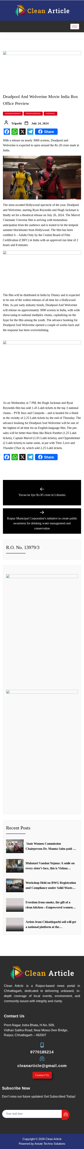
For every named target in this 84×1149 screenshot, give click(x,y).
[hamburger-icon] (74, 26)
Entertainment (13, 113)
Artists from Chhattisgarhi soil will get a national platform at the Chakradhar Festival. (51, 924)
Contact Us (42, 1075)
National (50, 113)
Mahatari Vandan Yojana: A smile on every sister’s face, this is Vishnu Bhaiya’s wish (50, 866)
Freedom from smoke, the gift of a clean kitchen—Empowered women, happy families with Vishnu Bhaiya (49, 905)
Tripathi (16, 123)
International (33, 113)
